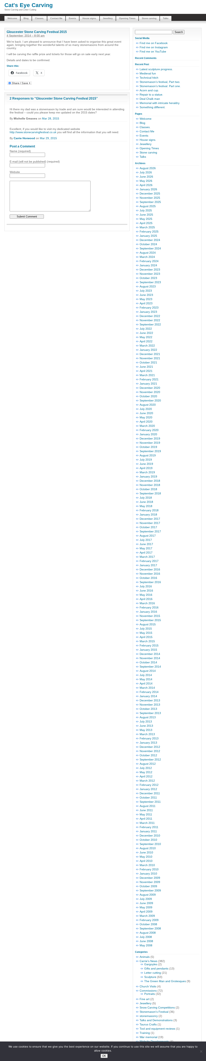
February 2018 (149, 510)
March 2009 (147, 915)
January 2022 (148, 349)
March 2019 (147, 472)
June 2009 (146, 903)
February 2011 (149, 827)
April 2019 (146, 468)
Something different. (152, 107)
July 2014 (146, 675)
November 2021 (150, 358)
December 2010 (150, 835)
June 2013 (146, 725)
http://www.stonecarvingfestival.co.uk (33, 132)
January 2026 (148, 189)
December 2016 (150, 569)
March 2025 (147, 227)
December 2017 (150, 518)
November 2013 (150, 704)
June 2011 (146, 810)
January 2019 (148, 476)
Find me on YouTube (153, 51)
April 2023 (146, 303)
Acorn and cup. (149, 90)
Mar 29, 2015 (48, 138)
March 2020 (147, 425)
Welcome (12, 18)
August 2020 (148, 404)
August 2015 (148, 624)
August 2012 (148, 763)
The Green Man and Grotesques (165, 981)
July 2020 (146, 409)
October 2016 (148, 577)
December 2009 (150, 877)
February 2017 (149, 561)
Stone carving (149, 18)
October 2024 (148, 244)
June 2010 (146, 852)
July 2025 (146, 210)
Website (15, 172)
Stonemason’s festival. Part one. (160, 86)
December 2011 (150, 793)
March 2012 (147, 780)
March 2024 (147, 256)
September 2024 (150, 248)
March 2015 (147, 641)
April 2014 (146, 683)
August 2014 (148, 670)
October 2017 (148, 527)
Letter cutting (152, 972)
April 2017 (146, 552)
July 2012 (146, 768)
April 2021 (146, 371)
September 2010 (150, 844)
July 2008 (146, 937)
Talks (165, 18)
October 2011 (148, 797)
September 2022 (150, 324)
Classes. (39, 18)
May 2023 (146, 299)
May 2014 (146, 679)
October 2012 (148, 755)
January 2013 (148, 742)
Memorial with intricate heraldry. (160, 103)
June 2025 (146, 214)
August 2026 (148, 168)
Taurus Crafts (148, 1024)
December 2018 (150, 480)
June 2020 (146, 413)
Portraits (149, 993)
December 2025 (150, 193)
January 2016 (148, 611)
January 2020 (148, 434)
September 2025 (150, 202)
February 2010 (149, 869)
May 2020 (146, 417)
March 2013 (147, 734)
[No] (201, 1051)
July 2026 (146, 172)
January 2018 (148, 514)
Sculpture (150, 977)
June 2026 (146, 176)
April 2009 (146, 911)
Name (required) (20, 151)
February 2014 (149, 692)
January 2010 (148, 873)
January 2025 (148, 235)
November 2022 (150, 320)
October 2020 (148, 396)
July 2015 (146, 628)
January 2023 (148, 311)
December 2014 (150, 654)
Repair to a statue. (151, 94)
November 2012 (150, 751)
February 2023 (149, 307)
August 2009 (148, 894)
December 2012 (150, 746)
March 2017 (147, 556)
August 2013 (148, 717)
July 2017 (146, 539)
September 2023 (150, 282)
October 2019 (148, 447)
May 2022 (146, 337)
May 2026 (146, 180)
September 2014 (150, 666)
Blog (26, 18)
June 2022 (146, 332)
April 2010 (146, 860)
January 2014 (148, 696)
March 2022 (147, 345)
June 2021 (146, 366)
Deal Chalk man (150, 98)
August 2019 (148, 455)
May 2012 (146, 772)
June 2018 (146, 501)
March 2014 (147, 687)
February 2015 (149, 645)
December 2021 (150, 354)
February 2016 (149, 607)
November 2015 (150, 615)
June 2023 (146, 294)
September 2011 (150, 801)
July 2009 (146, 898)
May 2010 (146, 856)
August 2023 (148, 286)
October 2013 (148, 708)
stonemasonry (149, 1016)
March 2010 (147, 865)
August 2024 (148, 252)
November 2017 (150, 523)
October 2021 (148, 362)
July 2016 (146, 586)
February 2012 (149, 784)
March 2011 (147, 822)
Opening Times (127, 18)
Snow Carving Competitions (157, 1007)
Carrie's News (148, 961)
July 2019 (146, 459)
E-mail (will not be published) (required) (35, 161)
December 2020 (150, 387)
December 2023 (150, 269)
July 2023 (146, 290)
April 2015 (146, 637)
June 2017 (146, 544)
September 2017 (150, 531)
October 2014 (148, 662)
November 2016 (150, 573)
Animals (145, 956)
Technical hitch (149, 77)
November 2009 (150, 882)
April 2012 (146, 776)
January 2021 (148, 383)
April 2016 (146, 599)
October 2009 (148, 886)
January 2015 (148, 649)
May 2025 (146, 218)
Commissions (148, 990)
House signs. (89, 18)
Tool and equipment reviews (157, 1028)
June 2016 (146, 590)
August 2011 (148, 806)
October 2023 (148, 278)
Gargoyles (150, 964)
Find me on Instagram (154, 47)
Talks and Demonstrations (156, 1020)
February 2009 (149, 920)
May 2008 (146, 945)
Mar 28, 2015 (50, 118)
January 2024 (148, 265)
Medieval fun (148, 73)
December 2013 (150, 700)
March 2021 (147, 375)
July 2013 (146, 721)
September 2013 (150, 713)
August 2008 (148, 932)
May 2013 (146, 730)
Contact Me (56, 18)
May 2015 (146, 632)
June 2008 (146, 941)
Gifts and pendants (156, 968)
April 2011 (146, 818)
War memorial (148, 1037)
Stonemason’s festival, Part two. (160, 81)
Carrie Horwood (24, 138)
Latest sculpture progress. (156, 69)
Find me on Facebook (154, 43)
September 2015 (150, 620)
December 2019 (150, 438)
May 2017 (146, 548)
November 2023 (150, 273)
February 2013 (149, 738)
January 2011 (148, 831)
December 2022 (150, 316)
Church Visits (148, 986)
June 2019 (146, 463)
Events (72, 18)
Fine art (144, 999)
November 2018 (150, 485)
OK (104, 1055)
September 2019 (150, 451)
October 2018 (148, 489)
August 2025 (148, 206)
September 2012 (150, 759)
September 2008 (150, 928)
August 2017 (148, 535)
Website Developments (154, 1041)
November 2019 (150, 442)
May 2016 (146, 594)
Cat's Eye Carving (28, 5)
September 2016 (150, 582)
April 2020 (146, 421)
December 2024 (150, 240)
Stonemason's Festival (154, 1011)
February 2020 (149, 430)
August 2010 (148, 848)
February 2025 (149, 231)
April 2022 (146, 341)
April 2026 (146, 185)
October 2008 (148, 924)
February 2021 (149, 379)
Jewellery (108, 18)
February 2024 (149, 261)
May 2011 (146, 814)
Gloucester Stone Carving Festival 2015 (37, 32)
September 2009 (150, 890)
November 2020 (150, 392)
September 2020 (150, 400)
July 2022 (146, 328)
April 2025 (146, 223)
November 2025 (150, 197)
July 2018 (146, 497)
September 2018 (150, 493)
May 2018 (146, 506)
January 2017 (148, 565)
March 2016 (147, 603)
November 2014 (150, 658)
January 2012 (148, 789)
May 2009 (146, 907)
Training (145, 1032)
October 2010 (148, 839)
